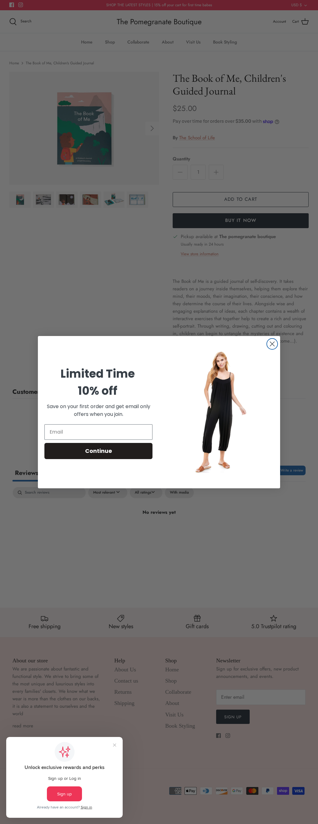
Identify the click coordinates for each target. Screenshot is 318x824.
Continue (98, 451)
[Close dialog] (272, 343)
